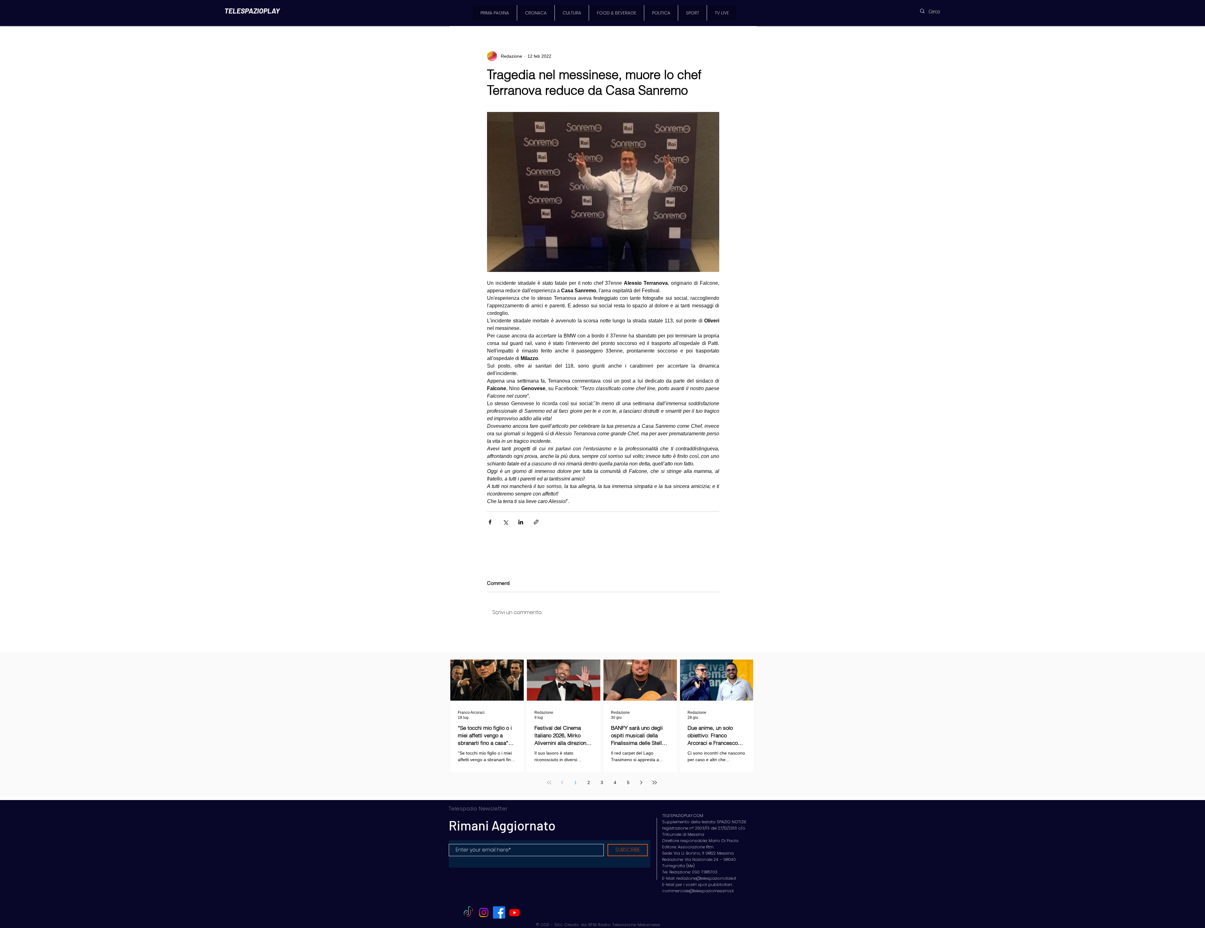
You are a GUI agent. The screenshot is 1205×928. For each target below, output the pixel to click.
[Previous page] (562, 782)
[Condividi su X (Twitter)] (505, 522)
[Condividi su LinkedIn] (521, 522)
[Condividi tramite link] (536, 522)
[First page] (549, 782)
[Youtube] (514, 912)
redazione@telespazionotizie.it (706, 878)
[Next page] (641, 782)
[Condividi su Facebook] (490, 522)
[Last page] (654, 782)
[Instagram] (484, 912)
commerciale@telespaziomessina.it (698, 891)
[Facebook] (499, 912)
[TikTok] (468, 912)
